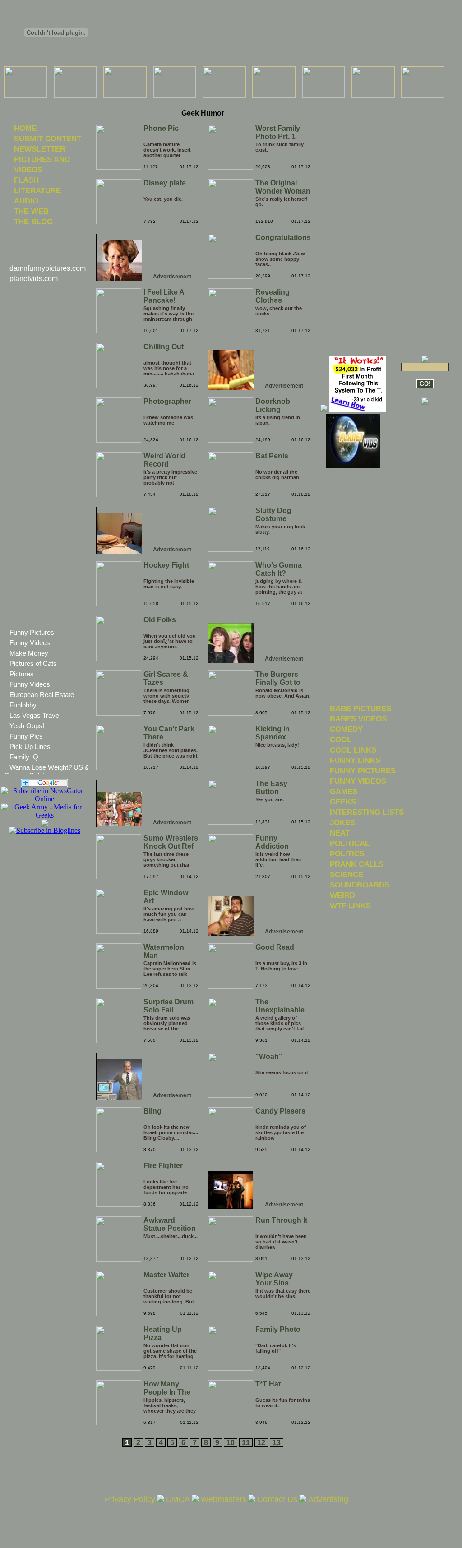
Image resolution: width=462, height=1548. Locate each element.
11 (246, 1442)
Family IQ (23, 757)
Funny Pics (26, 736)
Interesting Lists (367, 812)
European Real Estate (41, 694)
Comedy (346, 729)
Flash (26, 180)
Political (350, 843)
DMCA (178, 1499)
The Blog (33, 221)
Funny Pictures (31, 632)
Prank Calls (356, 864)
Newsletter (39, 148)
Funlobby (23, 705)
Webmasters (223, 1499)
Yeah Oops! (26, 726)
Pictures (21, 674)
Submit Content (47, 138)
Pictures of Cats (33, 663)
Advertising (328, 1499)
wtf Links (350, 905)
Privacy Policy (130, 1499)
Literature (37, 190)
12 (261, 1442)
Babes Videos (358, 718)
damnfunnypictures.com (47, 268)
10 (230, 1442)
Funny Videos (29, 643)
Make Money (28, 653)
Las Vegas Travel (34, 715)
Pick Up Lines (30, 746)
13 (277, 1442)
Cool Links (353, 749)
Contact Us (277, 1499)
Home (25, 128)
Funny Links (355, 760)
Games (343, 791)
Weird (342, 895)
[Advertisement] (202, 103)
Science (346, 874)
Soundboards (359, 884)
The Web (31, 211)
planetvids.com (33, 278)
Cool (340, 739)
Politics (347, 853)
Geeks (343, 801)
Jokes (342, 822)
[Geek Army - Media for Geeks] (44, 799)
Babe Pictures (360, 708)
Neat (340, 832)
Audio (26, 200)
